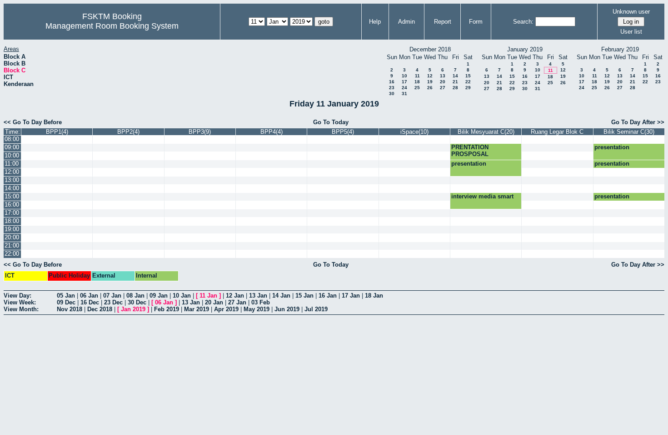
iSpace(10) (414, 131)
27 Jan (237, 302)
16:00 (12, 204)
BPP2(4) (128, 131)
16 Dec (89, 302)
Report (442, 21)
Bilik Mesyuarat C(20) (486, 131)
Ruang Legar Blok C (557, 131)
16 (391, 81)
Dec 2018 (99, 309)
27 (442, 87)
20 (442, 81)
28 (455, 87)
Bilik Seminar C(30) (628, 131)
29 (468, 87)
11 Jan (208, 295)
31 (404, 93)
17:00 (12, 212)
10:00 (12, 155)
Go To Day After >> (637, 122)
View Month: (21, 309)
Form (476, 21)
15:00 (12, 196)
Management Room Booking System (112, 25)
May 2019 (256, 309)
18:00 (12, 221)
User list (631, 31)
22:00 (12, 253)
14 (455, 75)
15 (468, 75)
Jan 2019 (133, 309)
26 (430, 87)
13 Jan (258, 295)
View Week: (20, 302)
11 (417, 75)
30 (391, 93)
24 (404, 87)
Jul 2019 (316, 309)
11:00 (12, 163)
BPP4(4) (271, 131)
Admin (406, 21)
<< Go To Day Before (33, 122)
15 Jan (304, 295)
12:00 (12, 171)
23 (391, 87)
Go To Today (331, 122)
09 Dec (66, 302)
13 (442, 75)
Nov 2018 (69, 309)
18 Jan (374, 295)
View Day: (17, 295)
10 (404, 75)
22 (468, 81)
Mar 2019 (196, 309)
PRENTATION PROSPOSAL (470, 150)
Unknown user (631, 11)
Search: (523, 21)
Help (375, 21)
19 (430, 81)
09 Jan (159, 295)
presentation (611, 147)
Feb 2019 (166, 309)
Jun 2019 (286, 309)
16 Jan (328, 295)
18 (417, 81)
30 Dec (137, 302)
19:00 (12, 229)
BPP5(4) (343, 131)
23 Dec (113, 302)
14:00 (12, 188)
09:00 (12, 147)
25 (417, 87)
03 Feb (260, 302)
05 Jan (66, 295)
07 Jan (112, 295)
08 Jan (135, 295)
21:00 (12, 245)
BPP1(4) (57, 131)
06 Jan (89, 295)
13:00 (12, 180)
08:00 (12, 139)
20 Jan (214, 302)
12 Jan (235, 295)
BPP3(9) (200, 131)
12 (430, 75)
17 (404, 81)
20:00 (12, 237)
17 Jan (351, 295)
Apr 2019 (226, 309)
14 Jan (281, 295)
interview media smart (482, 196)
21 (455, 81)
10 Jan (182, 295)
